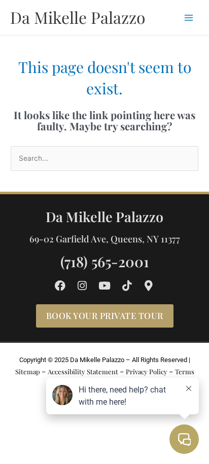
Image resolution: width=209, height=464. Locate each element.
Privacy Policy (146, 371)
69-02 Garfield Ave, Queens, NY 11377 (104, 239)
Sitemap (27, 371)
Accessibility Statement (83, 371)
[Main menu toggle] (189, 17)
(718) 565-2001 (104, 261)
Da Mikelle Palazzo (77, 17)
